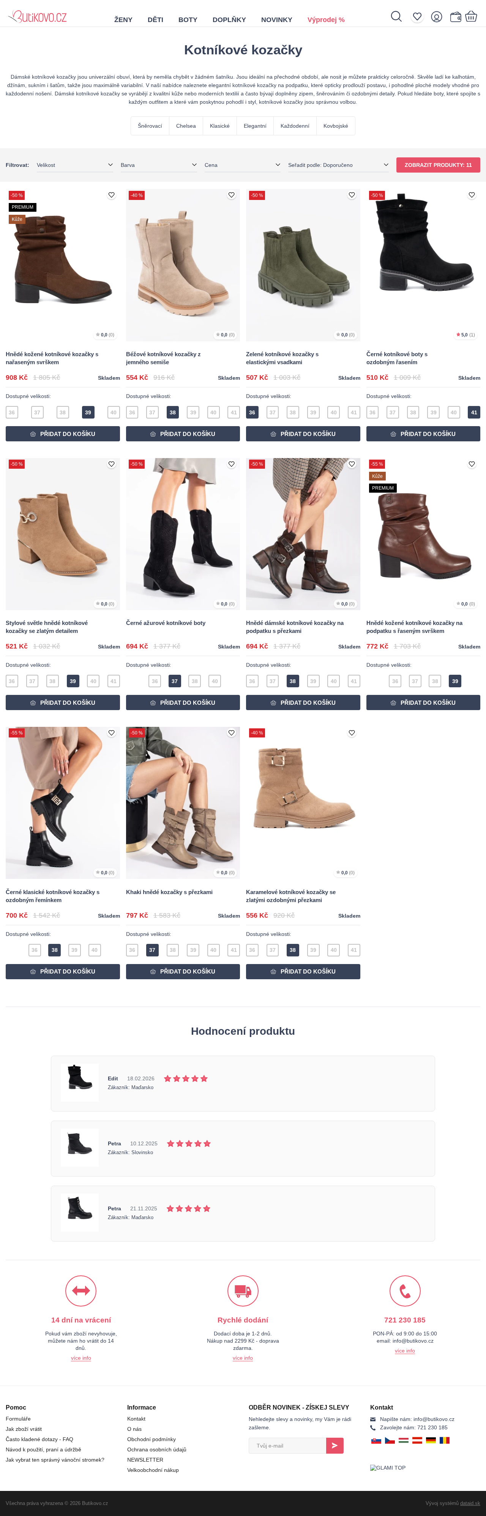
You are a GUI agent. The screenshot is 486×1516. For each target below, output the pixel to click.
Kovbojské (335, 126)
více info (81, 1358)
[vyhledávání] (400, 16)
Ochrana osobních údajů (156, 1449)
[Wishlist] (419, 17)
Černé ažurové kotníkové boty (165, 623)
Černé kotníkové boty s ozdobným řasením (397, 358)
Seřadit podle (320, 165)
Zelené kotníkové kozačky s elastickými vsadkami (282, 358)
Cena (211, 165)
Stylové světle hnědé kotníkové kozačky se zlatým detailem (47, 627)
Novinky (276, 20)
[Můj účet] (439, 17)
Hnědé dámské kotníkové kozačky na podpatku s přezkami (295, 627)
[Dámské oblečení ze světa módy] (37, 13)
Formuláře (18, 1419)
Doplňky (229, 20)
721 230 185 (414, 1427)
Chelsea (186, 126)
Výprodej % (326, 20)
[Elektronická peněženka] (455, 17)
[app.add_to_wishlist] (111, 195)
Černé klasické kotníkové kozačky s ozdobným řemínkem (52, 896)
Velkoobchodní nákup (153, 1470)
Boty (187, 20)
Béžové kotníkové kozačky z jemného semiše (163, 358)
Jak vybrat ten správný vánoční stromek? (55, 1460)
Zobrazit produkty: (438, 165)
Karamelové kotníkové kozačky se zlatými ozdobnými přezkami (291, 896)
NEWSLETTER (145, 1460)
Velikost (46, 165)
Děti (155, 20)
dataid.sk (470, 1503)
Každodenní (295, 126)
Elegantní (255, 126)
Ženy (123, 20)
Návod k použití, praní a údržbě (43, 1449)
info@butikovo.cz (417, 1419)
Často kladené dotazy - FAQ (39, 1439)
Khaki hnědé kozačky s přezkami (169, 892)
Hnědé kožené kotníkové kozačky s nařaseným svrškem (52, 358)
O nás (134, 1429)
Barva (128, 165)
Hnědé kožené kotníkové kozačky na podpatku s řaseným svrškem (414, 627)
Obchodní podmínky (151, 1439)
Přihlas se (335, 1446)
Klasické (220, 126)
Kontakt (136, 1419)
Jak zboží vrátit (24, 1429)
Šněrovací (150, 126)
